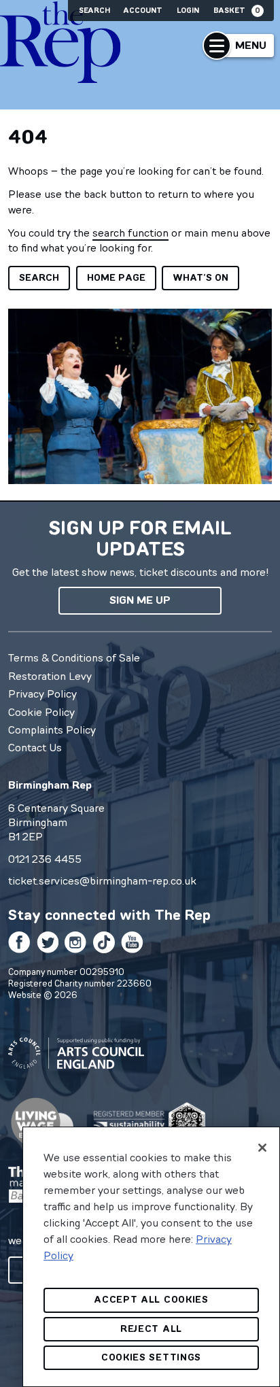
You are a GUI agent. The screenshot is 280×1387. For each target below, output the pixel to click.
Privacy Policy (42, 693)
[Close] (262, 1148)
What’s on (200, 277)
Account (143, 10)
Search (94, 10)
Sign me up (140, 600)
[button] (238, 45)
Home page (116, 277)
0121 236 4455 (45, 859)
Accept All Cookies (151, 1299)
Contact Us (35, 747)
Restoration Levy (50, 676)
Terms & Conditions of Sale (74, 657)
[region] (151, 1257)
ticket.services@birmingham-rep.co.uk (102, 880)
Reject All (151, 1328)
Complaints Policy (52, 729)
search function (130, 232)
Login (188, 10)
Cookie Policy (41, 712)
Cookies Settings (151, 1357)
